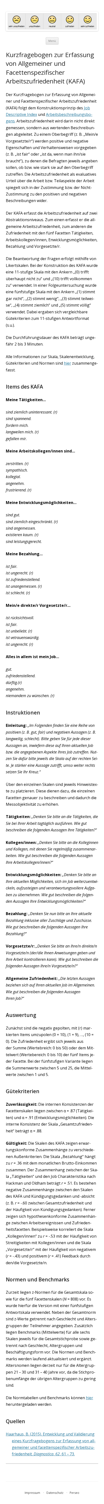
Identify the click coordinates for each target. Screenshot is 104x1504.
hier (67, 363)
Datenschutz (54, 1493)
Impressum (32, 1493)
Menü (52, 41)
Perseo (74, 1493)
